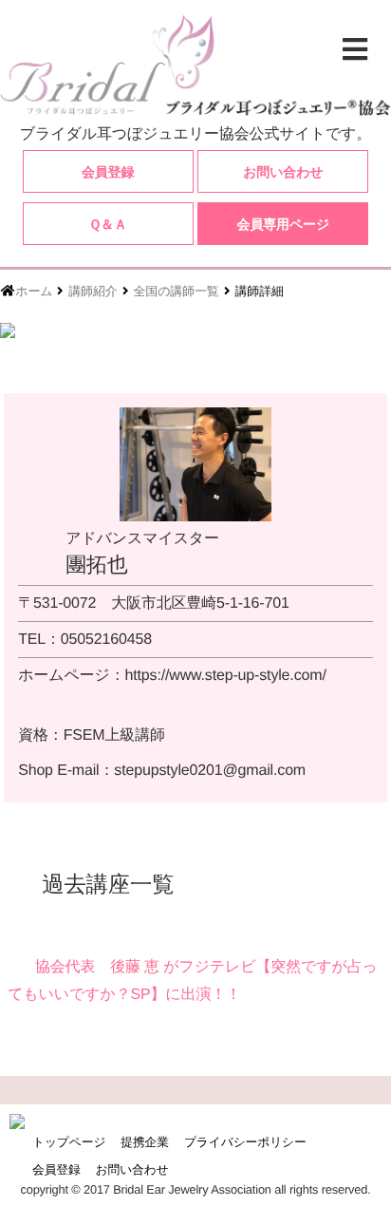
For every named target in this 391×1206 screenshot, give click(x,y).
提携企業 (145, 1142)
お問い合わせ (283, 171)
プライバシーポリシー (245, 1142)
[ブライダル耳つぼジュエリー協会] (195, 65)
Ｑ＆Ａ (107, 224)
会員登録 (108, 171)
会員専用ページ (283, 224)
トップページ (68, 1142)
